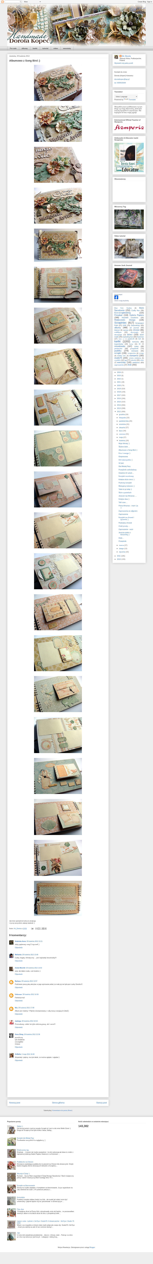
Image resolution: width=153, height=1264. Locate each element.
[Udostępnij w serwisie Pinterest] (45, 928)
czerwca (122, 434)
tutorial (45, 48)
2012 (119, 411)
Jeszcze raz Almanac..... (128, 496)
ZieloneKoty (135, 325)
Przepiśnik (122, 541)
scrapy (141, 353)
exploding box (128, 337)
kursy (131, 344)
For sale (13, 48)
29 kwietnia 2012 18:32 (30, 1021)
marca (121, 545)
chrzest (136, 330)
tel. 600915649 (120, 83)
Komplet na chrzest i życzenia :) (126, 518)
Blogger (92, 1247)
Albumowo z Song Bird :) (128, 450)
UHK (124, 325)
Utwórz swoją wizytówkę (121, 300)
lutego (121, 548)
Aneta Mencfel (20, 968)
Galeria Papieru (136, 315)
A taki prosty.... (124, 526)
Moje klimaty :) (124, 443)
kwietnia (122, 440)
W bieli (121, 463)
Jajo (18, 1233)
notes (136, 346)
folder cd (121, 339)
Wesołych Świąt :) (23, 1174)
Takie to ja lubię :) (125, 489)
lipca (121, 431)
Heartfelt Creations (130, 318)
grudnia (122, 414)
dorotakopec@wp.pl (121, 79)
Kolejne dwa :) (124, 499)
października (124, 421)
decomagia (134, 332)
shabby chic (121, 356)
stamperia (133, 355)
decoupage (118, 335)
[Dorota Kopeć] (116, 299)
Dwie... (121, 538)
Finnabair (118, 315)
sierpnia (122, 427)
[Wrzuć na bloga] (39, 928)
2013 (119, 408)
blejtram (117, 330)
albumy (25, 48)
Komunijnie (21, 1197)
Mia (16, 1008)
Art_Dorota (126, 56)
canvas (125, 330)
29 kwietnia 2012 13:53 (34, 968)
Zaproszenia (123, 514)
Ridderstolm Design (124, 320)
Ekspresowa (123, 456)
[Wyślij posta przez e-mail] (32, 928)
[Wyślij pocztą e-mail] (36, 928)
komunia (135, 342)
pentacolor (118, 348)
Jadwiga (18, 1021)
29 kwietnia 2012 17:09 (26, 1008)
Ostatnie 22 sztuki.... (126, 473)
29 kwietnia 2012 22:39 (32, 1034)
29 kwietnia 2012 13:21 (34, 941)
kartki (35, 48)
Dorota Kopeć (118, 294)
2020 (119, 385)
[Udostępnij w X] (41, 928)
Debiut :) (20, 1126)
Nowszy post (14, 1103)
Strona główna (58, 1103)
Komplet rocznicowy (126, 476)
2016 (119, 398)
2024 (119, 372)
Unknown (18, 994)
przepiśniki (134, 348)
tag (125, 360)
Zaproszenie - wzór (126, 529)
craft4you (117, 332)
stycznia (122, 552)
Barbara (18, 981)
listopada (122, 418)
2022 (119, 379)
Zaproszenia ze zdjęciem (128, 511)
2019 (119, 389)
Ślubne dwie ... (124, 447)
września (122, 424)
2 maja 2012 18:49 (28, 1054)
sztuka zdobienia (135, 358)
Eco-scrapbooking (122, 313)
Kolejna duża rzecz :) (126, 479)
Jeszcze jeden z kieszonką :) (125, 534)
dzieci (129, 334)
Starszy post (101, 1103)
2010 (119, 559)
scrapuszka (132, 353)
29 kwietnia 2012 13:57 (29, 981)
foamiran (140, 337)
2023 (119, 375)
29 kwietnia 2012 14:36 (30, 994)
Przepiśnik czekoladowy (128, 470)
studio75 (118, 358)
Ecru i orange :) (124, 453)
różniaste (134, 351)
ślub (129, 365)
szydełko (117, 360)
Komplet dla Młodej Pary (25, 1138)
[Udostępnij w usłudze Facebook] (43, 928)
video (55, 48)
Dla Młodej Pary (125, 466)
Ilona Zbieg (19, 1034)
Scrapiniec (120, 322)
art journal (134, 328)
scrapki (117, 353)
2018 (119, 392)
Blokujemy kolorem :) (126, 486)
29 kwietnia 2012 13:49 (30, 955)
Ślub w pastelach (125, 493)
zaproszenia (119, 365)
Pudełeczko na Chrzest (25, 1162)
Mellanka (18, 955)
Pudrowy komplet (125, 483)
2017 (119, 395)
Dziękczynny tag (23, 1150)
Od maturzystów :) (125, 460)
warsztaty (67, 48)
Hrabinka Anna (20, 941)
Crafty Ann (135, 310)
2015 (119, 402)
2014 (119, 405)
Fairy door (20, 1209)
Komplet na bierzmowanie (26, 1185)
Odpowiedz (19, 947)
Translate (132, 100)
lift (139, 344)
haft (139, 339)
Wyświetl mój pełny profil (123, 63)
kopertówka (118, 344)
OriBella (18, 1054)
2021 (119, 382)
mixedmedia (119, 346)
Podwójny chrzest (125, 523)
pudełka (117, 351)
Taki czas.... (123, 502)
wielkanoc (136, 362)
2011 (119, 556)
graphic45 (131, 339)
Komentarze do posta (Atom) (62, 1110)
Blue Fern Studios (123, 308)
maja (121, 437)
